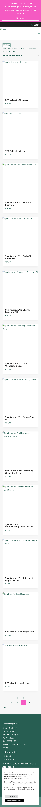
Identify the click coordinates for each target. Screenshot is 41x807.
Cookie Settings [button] (11, 796)
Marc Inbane (8, 760)
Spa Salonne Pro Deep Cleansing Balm (16, 364)
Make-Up (7, 756)
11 (29, 702)
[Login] (32, 24)
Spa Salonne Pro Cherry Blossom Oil (17, 311)
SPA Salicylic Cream (15, 151)
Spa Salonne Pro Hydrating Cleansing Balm (19, 472)
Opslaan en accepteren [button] (14, 800)
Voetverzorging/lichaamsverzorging (19, 763)
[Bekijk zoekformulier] (27, 25)
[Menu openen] (39, 33)
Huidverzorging (10, 752)
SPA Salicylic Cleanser (16, 100)
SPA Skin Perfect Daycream (19, 632)
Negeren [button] (20, 18)
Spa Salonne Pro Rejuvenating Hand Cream (19, 525)
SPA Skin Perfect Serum (17, 683)
